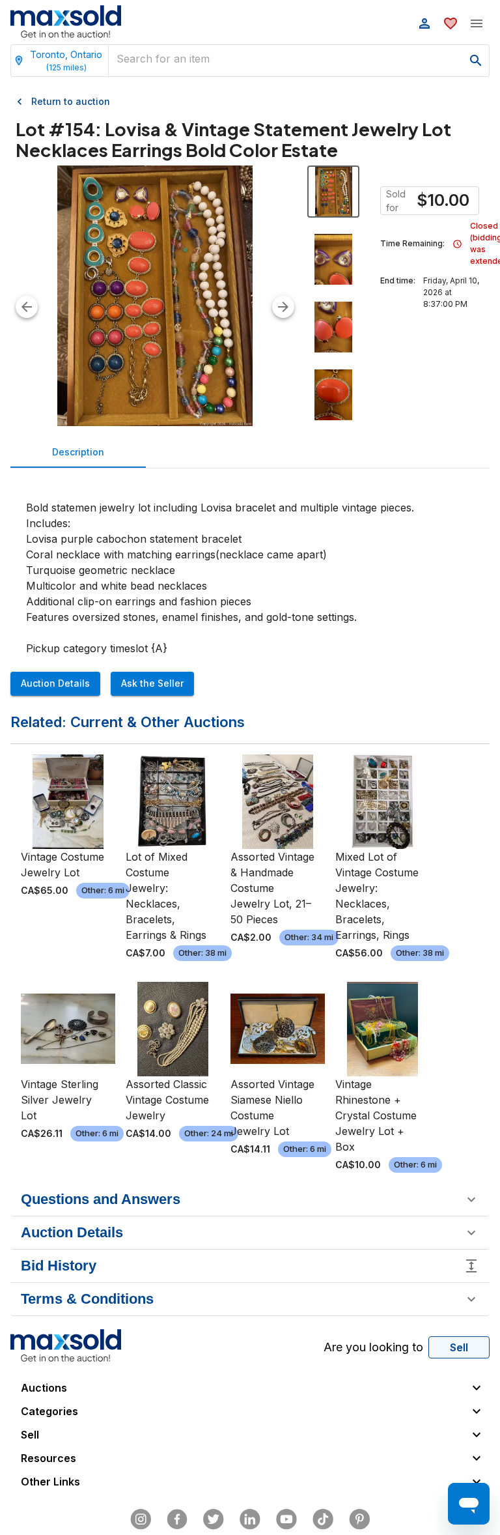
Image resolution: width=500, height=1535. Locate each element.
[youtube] (286, 1519)
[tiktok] (323, 1519)
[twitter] (213, 1519)
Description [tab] (78, 451)
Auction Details (55, 683)
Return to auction (70, 101)
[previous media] (27, 307)
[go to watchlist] (451, 23)
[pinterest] (359, 1519)
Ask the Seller (152, 683)
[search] (476, 61)
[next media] (283, 307)
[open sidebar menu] (477, 23)
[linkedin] (250, 1519)
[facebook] (177, 1519)
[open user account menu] (424, 23)
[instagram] (140, 1519)
